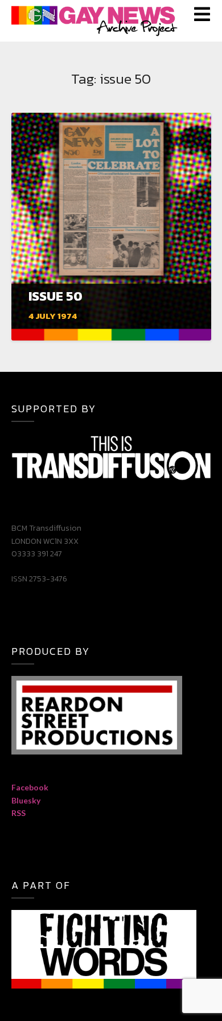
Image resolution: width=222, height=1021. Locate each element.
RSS (18, 813)
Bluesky (25, 800)
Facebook (29, 787)
